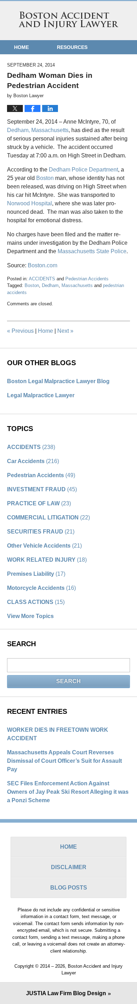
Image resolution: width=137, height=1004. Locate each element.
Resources (72, 47)
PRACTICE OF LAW (39, 503)
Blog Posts (68, 888)
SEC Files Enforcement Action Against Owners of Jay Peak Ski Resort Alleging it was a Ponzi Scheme (68, 791)
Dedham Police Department (83, 170)
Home (21, 47)
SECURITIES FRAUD (40, 532)
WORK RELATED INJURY (47, 560)
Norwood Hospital (29, 203)
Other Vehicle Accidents (44, 546)
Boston (45, 178)
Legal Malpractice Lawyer (40, 395)
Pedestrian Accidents (87, 278)
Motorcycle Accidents (41, 588)
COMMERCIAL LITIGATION (48, 517)
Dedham (50, 285)
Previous (20, 331)
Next (65, 331)
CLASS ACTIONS (36, 602)
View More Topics (30, 616)
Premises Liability (36, 574)
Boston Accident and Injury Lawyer (68, 20)
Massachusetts (77, 285)
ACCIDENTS (42, 278)
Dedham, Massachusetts (37, 130)
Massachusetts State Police (92, 251)
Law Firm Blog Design (66, 993)
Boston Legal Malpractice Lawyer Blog (58, 381)
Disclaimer (68, 867)
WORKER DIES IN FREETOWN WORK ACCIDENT (57, 734)
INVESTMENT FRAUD (42, 489)
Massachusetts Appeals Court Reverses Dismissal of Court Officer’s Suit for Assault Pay (64, 760)
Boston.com (42, 265)
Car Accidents (33, 461)
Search (68, 681)
